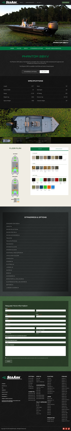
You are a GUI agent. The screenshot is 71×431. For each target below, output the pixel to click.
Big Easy (38, 380)
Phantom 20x (64, 414)
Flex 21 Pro (38, 413)
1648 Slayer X (50, 386)
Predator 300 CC (50, 421)
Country (37, 333)
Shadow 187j (64, 419)
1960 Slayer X (50, 393)
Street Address (7, 322)
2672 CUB (38, 393)
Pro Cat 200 (30, 378)
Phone (39, 314)
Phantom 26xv (65, 417)
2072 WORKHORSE (40, 395)
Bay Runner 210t (31, 396)
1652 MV (49, 406)
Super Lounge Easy (40, 381)
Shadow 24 (64, 402)
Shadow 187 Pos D (65, 420)
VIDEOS (12, 48)
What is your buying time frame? (11, 340)
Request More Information (53, 48)
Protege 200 (30, 386)
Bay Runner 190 (31, 393)
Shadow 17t (64, 380)
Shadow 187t (64, 391)
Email (7, 314)
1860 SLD (49, 383)
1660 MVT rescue (40, 387)
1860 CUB (38, 388)
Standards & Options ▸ (30, 71)
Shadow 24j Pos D (65, 409)
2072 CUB (38, 390)
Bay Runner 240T (31, 400)
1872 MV (49, 411)
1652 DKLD (49, 380)
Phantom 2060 (65, 412)
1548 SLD (49, 378)
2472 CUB (38, 392)
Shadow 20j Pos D (65, 399)
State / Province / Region (40, 329)
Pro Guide (30, 383)
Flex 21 (37, 412)
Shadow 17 (64, 378)
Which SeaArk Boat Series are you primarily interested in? (16, 335)
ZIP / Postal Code (8, 333)
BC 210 (37, 405)
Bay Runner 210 (31, 395)
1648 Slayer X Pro (50, 388)
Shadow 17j (64, 381)
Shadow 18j (64, 386)
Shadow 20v (64, 401)
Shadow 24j (64, 406)
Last (37, 312)
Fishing (61, 40)
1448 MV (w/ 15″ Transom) (50, 401)
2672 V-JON (49, 398)
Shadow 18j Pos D (65, 388)
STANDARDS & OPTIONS (37, 48)
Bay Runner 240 (31, 398)
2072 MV (49, 414)
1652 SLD (49, 381)
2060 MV (49, 412)
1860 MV (49, 409)
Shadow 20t (64, 396)
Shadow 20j (64, 398)
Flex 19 (37, 408)
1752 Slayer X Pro (50, 391)
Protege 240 (30, 388)
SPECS (26, 48)
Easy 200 (38, 378)
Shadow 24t (64, 404)
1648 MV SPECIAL (51, 404)
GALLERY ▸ (44, 71)
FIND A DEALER (66, 2)
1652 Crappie (39, 407)
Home (56, 40)
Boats (58, 40)
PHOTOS (19, 48)
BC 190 (37, 404)
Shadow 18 (64, 383)
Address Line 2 (7, 326)
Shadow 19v (64, 393)
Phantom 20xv (65, 416)
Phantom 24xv (65, 407)
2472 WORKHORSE (40, 396)
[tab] (39, 148)
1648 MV (49, 402)
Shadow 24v (64, 411)
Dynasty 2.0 (30, 381)
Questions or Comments (9, 344)
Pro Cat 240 (30, 380)
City (5, 329)
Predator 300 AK (50, 419)
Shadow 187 (64, 389)
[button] (69, 110)
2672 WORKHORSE (40, 398)
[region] (35, 126)
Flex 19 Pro (38, 410)
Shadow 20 (64, 394)
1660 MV (49, 407)
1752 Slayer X (50, 389)
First (6, 312)
